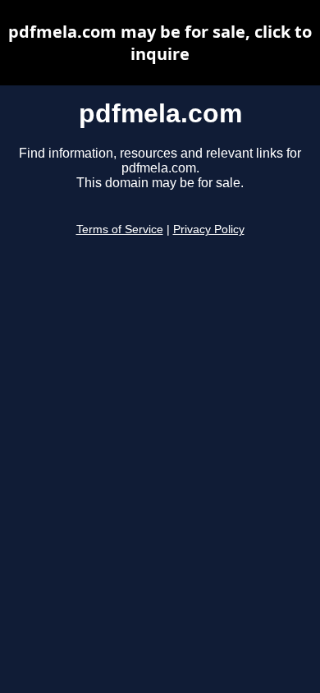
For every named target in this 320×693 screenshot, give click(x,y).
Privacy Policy (209, 229)
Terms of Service (119, 229)
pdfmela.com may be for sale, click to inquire (160, 43)
